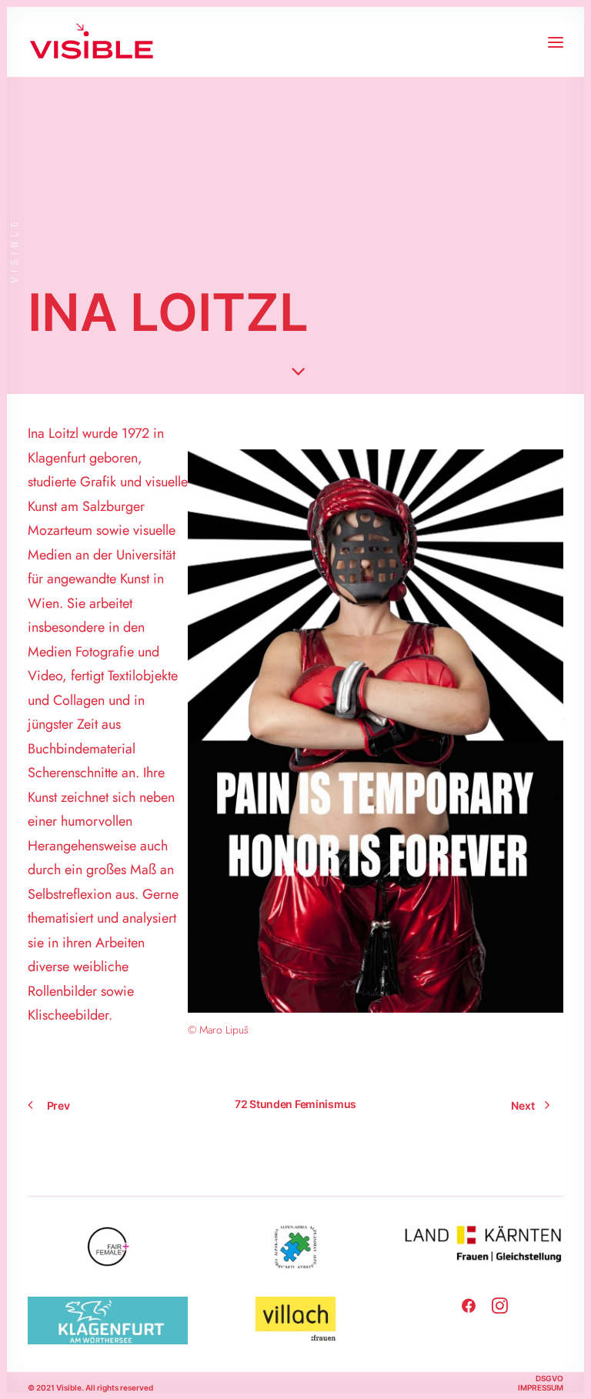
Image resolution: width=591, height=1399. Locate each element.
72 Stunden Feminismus (295, 1103)
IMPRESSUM (540, 1387)
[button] (555, 42)
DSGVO (549, 1378)
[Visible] (91, 42)
